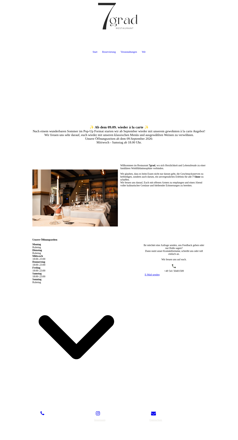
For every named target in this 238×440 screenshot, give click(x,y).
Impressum (99, 420)
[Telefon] (42, 413)
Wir (144, 52)
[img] (119, 16)
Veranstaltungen (129, 52)
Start (95, 52)
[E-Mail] (153, 413)
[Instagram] (98, 413)
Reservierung (109, 52)
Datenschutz (155, 420)
